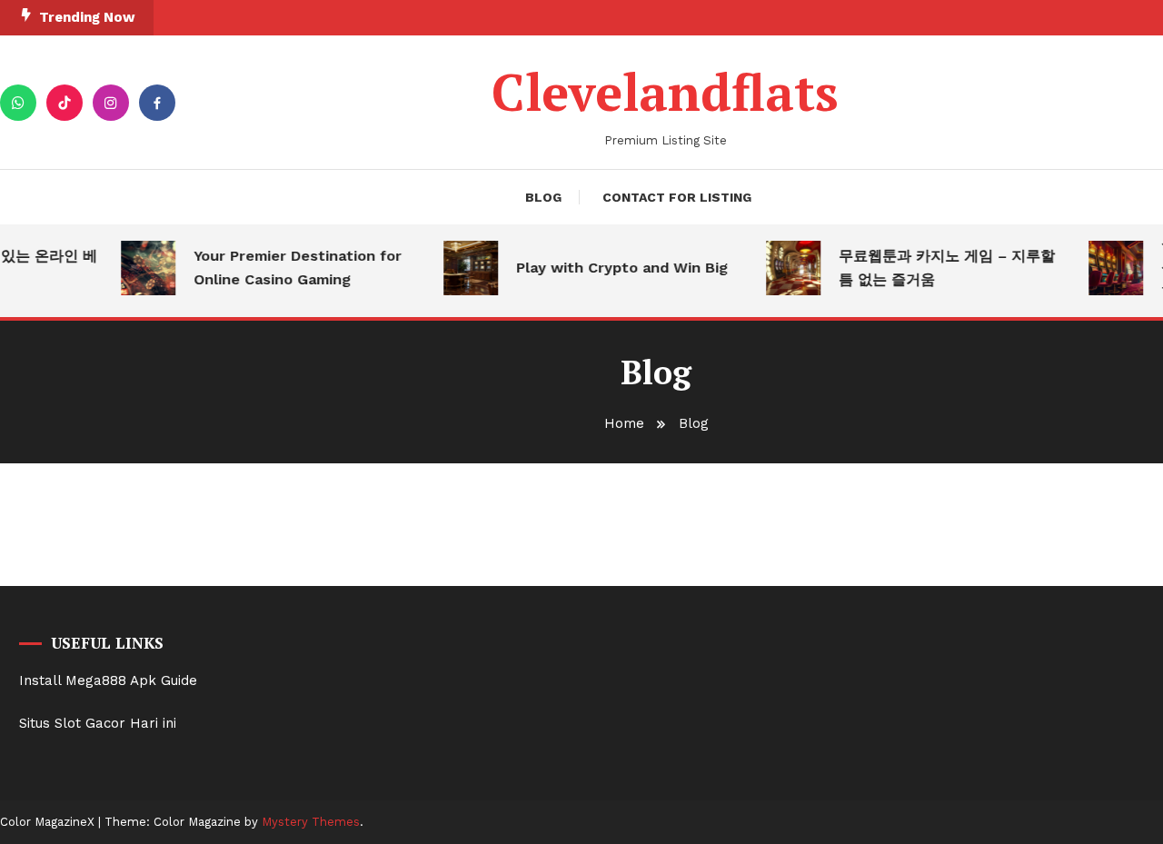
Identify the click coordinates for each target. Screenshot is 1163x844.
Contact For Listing (676, 197)
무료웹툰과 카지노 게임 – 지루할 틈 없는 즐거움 (941, 267)
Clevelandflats (665, 91)
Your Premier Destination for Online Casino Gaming (292, 267)
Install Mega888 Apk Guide (108, 680)
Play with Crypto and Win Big (616, 267)
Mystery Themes (311, 822)
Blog (543, 197)
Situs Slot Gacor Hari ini (97, 723)
